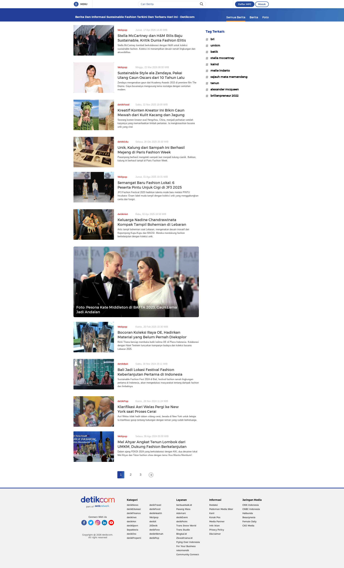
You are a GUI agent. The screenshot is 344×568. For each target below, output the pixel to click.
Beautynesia (248, 517)
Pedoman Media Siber (221, 509)
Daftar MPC (244, 4)
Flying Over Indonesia (188, 542)
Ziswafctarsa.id (184, 538)
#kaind (213, 64)
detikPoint (181, 521)
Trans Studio (183, 529)
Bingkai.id (181, 533)
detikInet (132, 517)
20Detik (153, 525)
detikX (152, 521)
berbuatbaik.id (184, 505)
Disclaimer (215, 533)
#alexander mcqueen (223, 89)
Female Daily (249, 521)
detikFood (154, 509)
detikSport (132, 525)
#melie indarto (219, 70)
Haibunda (247, 513)
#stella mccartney (221, 58)
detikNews (132, 505)
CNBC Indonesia (251, 509)
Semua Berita (235, 17)
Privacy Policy (216, 529)
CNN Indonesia (250, 505)
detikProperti (134, 538)
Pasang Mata (183, 509)
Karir (211, 513)
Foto (265, 17)
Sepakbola (132, 529)
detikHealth (155, 513)
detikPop (154, 538)
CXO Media (248, 525)
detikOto (131, 533)
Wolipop (153, 517)
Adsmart (181, 513)
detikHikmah (156, 533)
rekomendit (182, 550)
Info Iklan (214, 525)
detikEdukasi (134, 509)
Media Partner (216, 521)
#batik (213, 51)
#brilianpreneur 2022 (223, 95)
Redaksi (213, 505)
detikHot (131, 521)
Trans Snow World (186, 525)
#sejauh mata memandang (227, 77)
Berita (254, 17)
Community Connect (187, 554)
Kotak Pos (214, 517)
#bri (211, 39)
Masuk (262, 4)
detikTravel (155, 505)
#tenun (213, 83)
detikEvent (182, 517)
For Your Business (186, 546)
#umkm (214, 45)
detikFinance (134, 513)
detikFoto (154, 529)
